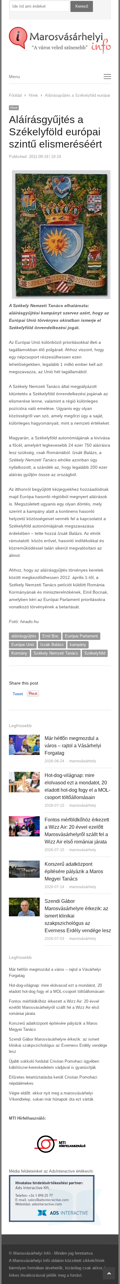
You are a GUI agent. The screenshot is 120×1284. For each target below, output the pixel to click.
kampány (78, 644)
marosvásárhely (82, 761)
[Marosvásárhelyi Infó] (60, 40)
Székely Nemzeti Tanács (56, 653)
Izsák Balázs (52, 644)
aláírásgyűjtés (23, 636)
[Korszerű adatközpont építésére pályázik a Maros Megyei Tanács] (24, 864)
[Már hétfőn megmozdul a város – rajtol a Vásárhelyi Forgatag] (24, 738)
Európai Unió (22, 644)
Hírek (14, 107)
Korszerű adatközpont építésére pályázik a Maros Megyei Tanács (74, 871)
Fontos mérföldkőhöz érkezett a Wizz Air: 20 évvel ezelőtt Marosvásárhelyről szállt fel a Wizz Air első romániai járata (54, 1007)
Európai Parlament (81, 636)
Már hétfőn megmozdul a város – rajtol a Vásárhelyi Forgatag (73, 746)
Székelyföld (94, 653)
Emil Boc (50, 636)
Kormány (19, 653)
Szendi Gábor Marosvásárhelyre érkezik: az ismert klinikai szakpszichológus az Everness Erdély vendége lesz (58, 1045)
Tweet (18, 694)
